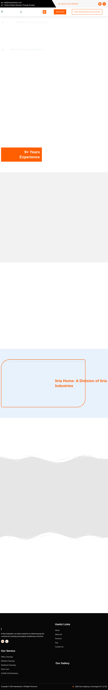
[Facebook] (100, 4)
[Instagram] (104, 4)
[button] (44, 12)
